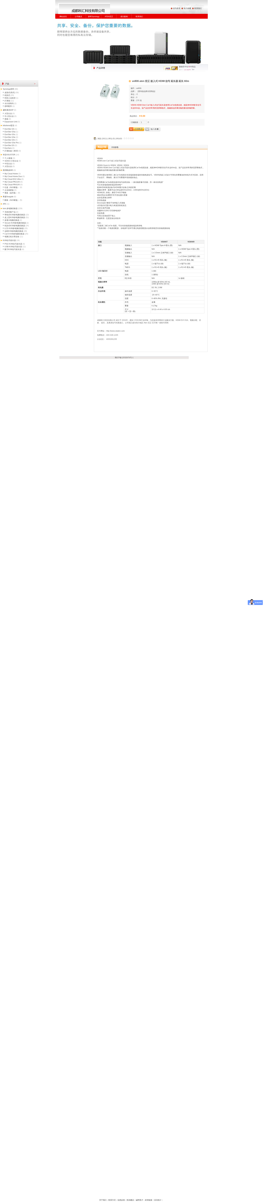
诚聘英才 (139, 1200)
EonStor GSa (10, 132)
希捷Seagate (8, 197)
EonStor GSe (10, 137)
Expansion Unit (11, 122)
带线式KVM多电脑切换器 (15, 215)
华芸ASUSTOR (9, 155)
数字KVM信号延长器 (13, 249)
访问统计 (157, 1200)
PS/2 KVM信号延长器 (13, 244)
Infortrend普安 (8, 125)
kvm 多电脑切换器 (10, 208)
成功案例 (124, 17)
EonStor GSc (10, 134)
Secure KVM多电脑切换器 (15, 223)
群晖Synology (93, 17)
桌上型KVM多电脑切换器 (15, 217)
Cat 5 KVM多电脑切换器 (14, 234)
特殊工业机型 (10, 98)
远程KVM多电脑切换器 (14, 231)
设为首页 (176, 8)
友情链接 (148, 1200)
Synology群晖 (8, 89)
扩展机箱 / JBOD (11, 151)
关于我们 (103, 1200)
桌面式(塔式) (10, 92)
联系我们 (198, 8)
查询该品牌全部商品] (146, 91)
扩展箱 (7, 101)
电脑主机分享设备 (12, 237)
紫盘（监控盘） (11, 193)
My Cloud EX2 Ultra (13, 179)
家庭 (6, 119)
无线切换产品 (10, 212)
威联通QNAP (8, 110)
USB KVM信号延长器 (13, 247)
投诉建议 (130, 1200)
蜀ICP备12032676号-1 (124, 358)
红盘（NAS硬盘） (12, 187)
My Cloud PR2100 (12, 182)
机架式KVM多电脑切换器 (15, 226)
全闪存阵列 (9, 103)
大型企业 (8, 113)
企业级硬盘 (9, 190)
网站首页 (63, 17)
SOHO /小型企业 (11, 161)
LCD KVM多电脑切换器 (14, 228)
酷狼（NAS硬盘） (12, 200)
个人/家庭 (8, 158)
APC (5, 204)
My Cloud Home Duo (13, 176)
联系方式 (112, 1200)
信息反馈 (121, 1200)
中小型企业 (9, 116)
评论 (110, 139)
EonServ (8, 148)
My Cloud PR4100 (12, 185)
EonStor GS (9, 129)
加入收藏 (187, 8)
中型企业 (8, 164)
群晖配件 (8, 106)
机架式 (7, 95)
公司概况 (78, 17)
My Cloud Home (11, 174)
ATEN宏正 (109, 17)
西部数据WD (8, 170)
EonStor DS (9, 145)
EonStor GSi (10, 140)
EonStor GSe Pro (12, 143)
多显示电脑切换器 (12, 220)
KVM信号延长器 (9, 240)
